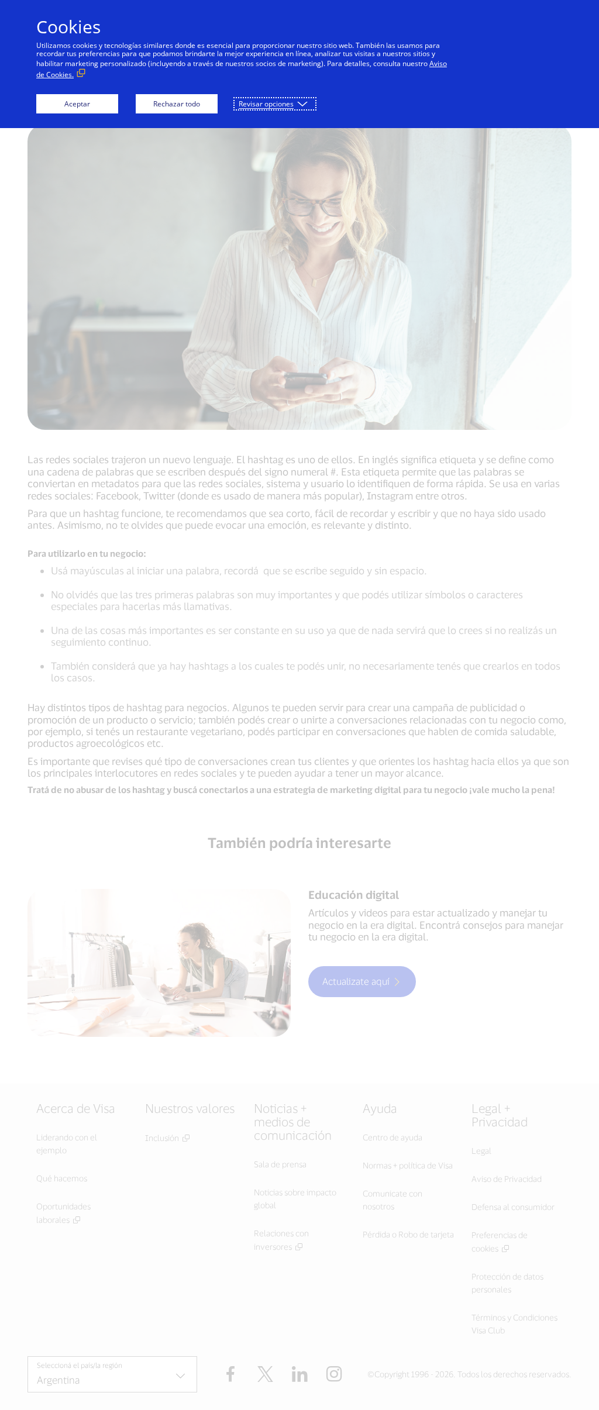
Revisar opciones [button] (266, 104)
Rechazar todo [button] (176, 104)
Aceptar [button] (77, 104)
